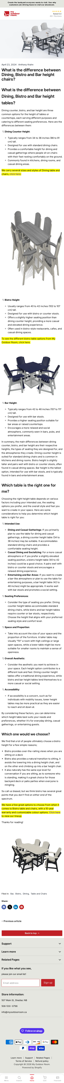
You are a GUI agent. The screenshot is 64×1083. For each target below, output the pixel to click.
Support (29, 1058)
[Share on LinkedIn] (15, 907)
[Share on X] (9, 907)
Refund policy (41, 1061)
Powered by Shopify (32, 1067)
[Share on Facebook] (4, 907)
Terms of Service (24, 1061)
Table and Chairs (39, 893)
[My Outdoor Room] (11, 13)
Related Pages (43, 1058)
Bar (12, 893)
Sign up (48, 982)
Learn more (16, 1058)
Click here (54, 812)
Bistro (18, 893)
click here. (15, 174)
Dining (26, 893)
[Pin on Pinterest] (21, 907)
